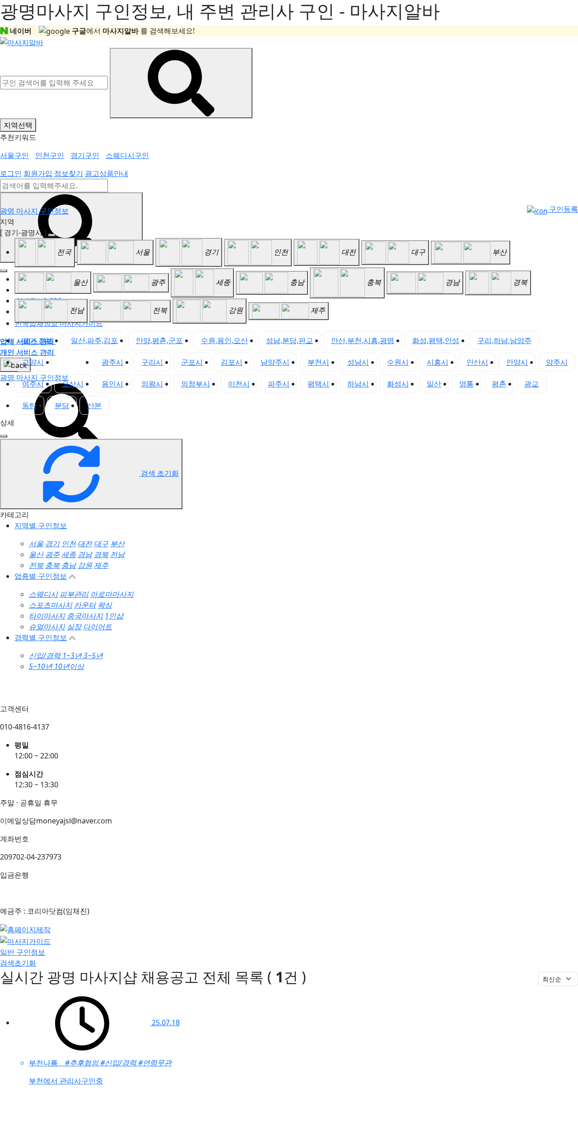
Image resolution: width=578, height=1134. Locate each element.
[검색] (67, 417)
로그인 (11, 173)
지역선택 (18, 125)
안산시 (477, 362)
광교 (531, 384)
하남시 (358, 384)
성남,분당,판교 (289, 340)
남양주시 (275, 362)
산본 (94, 405)
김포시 (231, 362)
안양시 (517, 362)
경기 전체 (37, 340)
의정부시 (195, 384)
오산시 (73, 384)
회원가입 (37, 173)
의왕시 (152, 384)
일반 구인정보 (22, 952)
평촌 (499, 384)
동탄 (29, 405)
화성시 (398, 384)
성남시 (358, 362)
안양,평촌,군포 (159, 340)
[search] (71, 227)
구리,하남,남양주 (504, 340)
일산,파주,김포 (94, 340)
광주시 (112, 362)
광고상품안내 (106, 173)
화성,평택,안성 (435, 340)
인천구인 (49, 155)
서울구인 (14, 155)
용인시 (112, 384)
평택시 (318, 384)
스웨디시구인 (127, 155)
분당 (62, 405)
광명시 (73, 362)
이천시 (239, 384)
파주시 (278, 384)
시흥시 (437, 362)
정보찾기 (68, 173)
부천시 (318, 362)
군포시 (192, 362)
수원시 (398, 362)
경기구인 (84, 155)
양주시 (557, 362)
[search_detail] (3, 436)
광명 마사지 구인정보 (34, 211)
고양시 (33, 362)
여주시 (33, 384)
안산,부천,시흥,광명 (362, 340)
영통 (466, 384)
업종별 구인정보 (40, 576)
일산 (434, 384)
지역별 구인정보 (40, 525)
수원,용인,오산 (224, 340)
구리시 (152, 362)
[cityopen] (52, 235)
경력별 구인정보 (40, 637)
